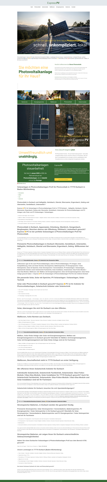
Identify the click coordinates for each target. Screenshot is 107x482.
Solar (19, 196)
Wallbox (19, 194)
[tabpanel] (53, 137)
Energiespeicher (60, 7)
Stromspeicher (21, 192)
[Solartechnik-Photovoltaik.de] (53, 3)
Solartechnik (20, 198)
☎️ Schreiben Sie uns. (21, 183)
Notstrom (68, 7)
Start (32, 7)
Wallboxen (52, 7)
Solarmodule (45, 7)
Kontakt (73, 7)
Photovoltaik (37, 7)
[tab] (54, 84)
